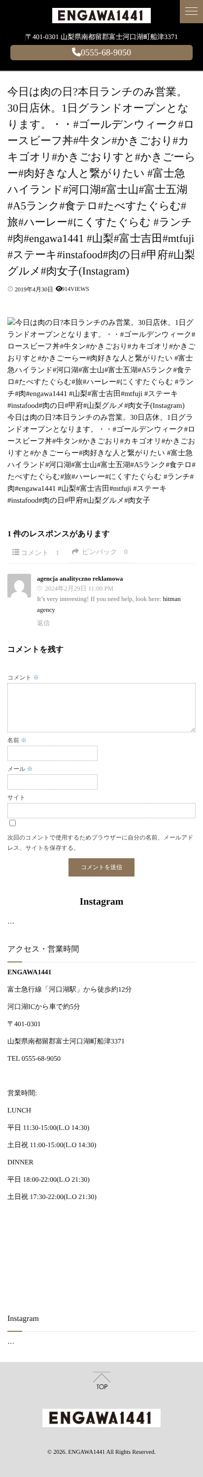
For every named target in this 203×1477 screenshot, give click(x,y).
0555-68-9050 (106, 52)
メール (20, 768)
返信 (43, 623)
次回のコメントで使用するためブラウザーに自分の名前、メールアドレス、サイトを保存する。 (100, 842)
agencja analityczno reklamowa (80, 578)
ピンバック (105, 552)
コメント (40, 553)
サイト (16, 797)
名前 (17, 740)
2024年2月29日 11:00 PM (79, 588)
